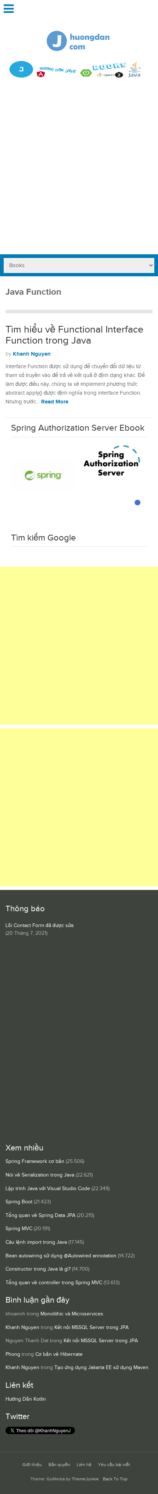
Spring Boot (19, 1202)
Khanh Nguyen (32, 354)
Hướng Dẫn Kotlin (26, 1399)
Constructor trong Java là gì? (38, 1269)
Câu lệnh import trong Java (36, 1242)
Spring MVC (19, 1229)
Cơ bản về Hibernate (59, 1354)
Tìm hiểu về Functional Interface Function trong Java (74, 335)
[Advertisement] (79, 172)
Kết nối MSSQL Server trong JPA (91, 1327)
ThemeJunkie (85, 1479)
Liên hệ (84, 1465)
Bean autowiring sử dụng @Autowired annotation (61, 1256)
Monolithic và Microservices (71, 1314)
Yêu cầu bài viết (114, 1465)
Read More (54, 401)
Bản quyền (59, 1465)
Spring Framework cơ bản (35, 1161)
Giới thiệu (32, 1465)
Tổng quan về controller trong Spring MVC (54, 1283)
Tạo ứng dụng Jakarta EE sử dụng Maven (101, 1368)
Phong (13, 1354)
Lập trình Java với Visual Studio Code (48, 1189)
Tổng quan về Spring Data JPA (40, 1215)
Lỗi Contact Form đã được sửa (39, 926)
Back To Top (115, 1479)
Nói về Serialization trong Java (40, 1175)
